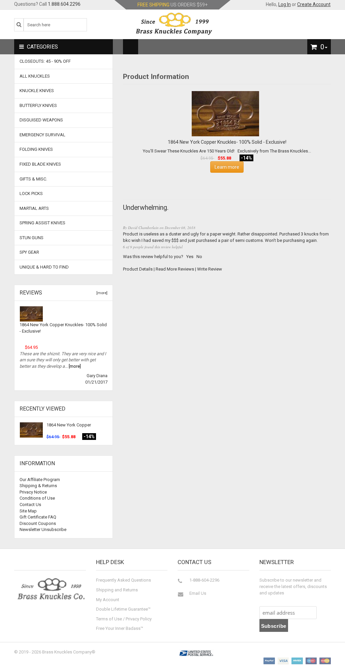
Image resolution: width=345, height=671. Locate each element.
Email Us (197, 593)
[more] (100, 293)
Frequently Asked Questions (123, 580)
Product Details (138, 269)
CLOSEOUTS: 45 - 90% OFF (45, 61)
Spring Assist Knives (42, 222)
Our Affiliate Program (40, 479)
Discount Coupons (38, 523)
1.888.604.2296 (64, 4)
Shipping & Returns (38, 485)
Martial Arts (34, 208)
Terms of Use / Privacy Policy (124, 618)
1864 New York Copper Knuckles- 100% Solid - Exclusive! (63, 328)
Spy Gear (29, 252)
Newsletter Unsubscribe (43, 529)
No (199, 256)
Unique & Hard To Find (44, 267)
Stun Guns (31, 237)
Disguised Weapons (41, 119)
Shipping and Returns (117, 589)
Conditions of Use (37, 498)
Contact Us (30, 504)
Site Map (28, 510)
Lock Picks (31, 193)
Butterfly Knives (38, 105)
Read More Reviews (175, 269)
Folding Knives (36, 149)
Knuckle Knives (37, 90)
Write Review (209, 269)
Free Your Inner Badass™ (119, 628)
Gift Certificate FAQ (38, 517)
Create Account (314, 4)
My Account (107, 599)
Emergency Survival (42, 134)
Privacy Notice (33, 492)
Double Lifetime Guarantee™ (123, 609)
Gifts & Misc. (33, 178)
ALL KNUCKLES (35, 76)
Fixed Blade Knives (40, 164)
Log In (284, 4)
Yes (189, 256)
